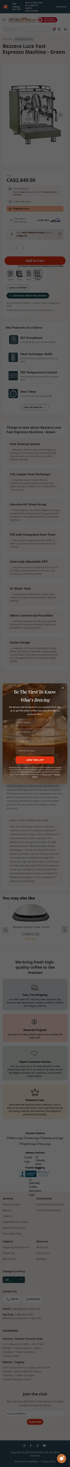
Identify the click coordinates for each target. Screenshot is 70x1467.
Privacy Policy (46, 774)
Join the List (35, 760)
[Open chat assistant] (61, 1458)
